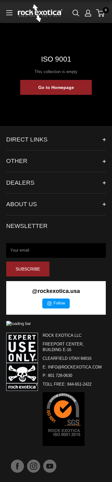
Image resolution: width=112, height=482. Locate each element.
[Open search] (75, 13)
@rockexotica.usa (56, 291)
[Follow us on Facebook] (17, 466)
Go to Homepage (56, 87)
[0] (101, 13)
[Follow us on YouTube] (49, 466)
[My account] (88, 13)
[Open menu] (9, 12)
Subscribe (28, 268)
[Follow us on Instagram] (33, 466)
